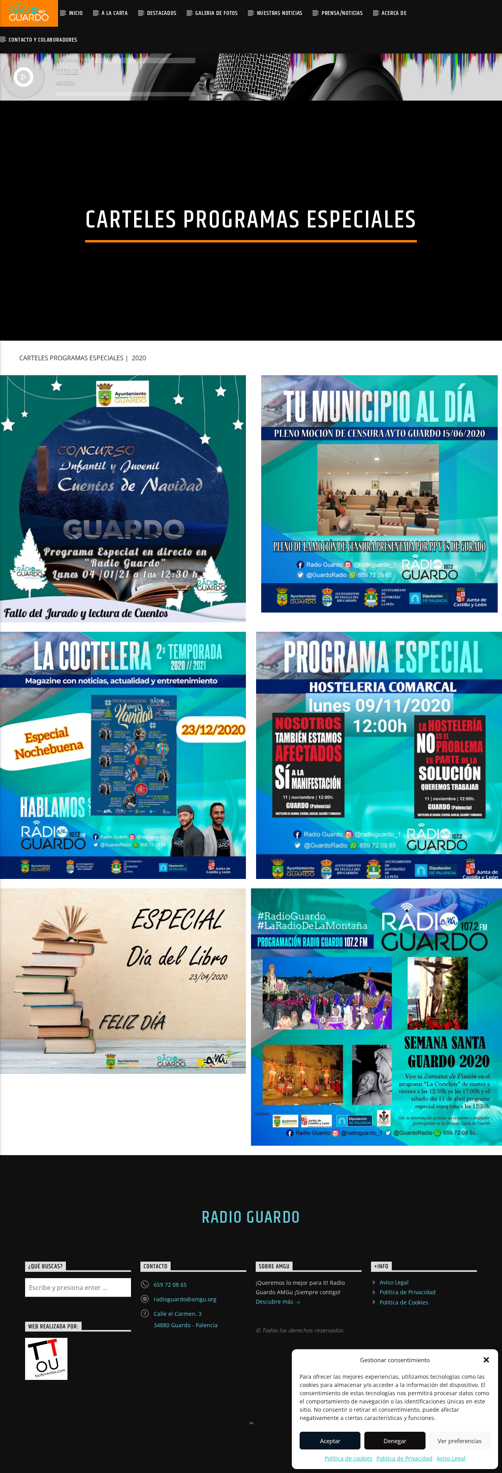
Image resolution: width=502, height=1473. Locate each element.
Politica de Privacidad (404, 1458)
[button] (486, 1360)
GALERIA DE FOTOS (216, 13)
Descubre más (275, 1301)
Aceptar (330, 1441)
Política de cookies (349, 1458)
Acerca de (394, 13)
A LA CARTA (115, 13)
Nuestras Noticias (280, 13)
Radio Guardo (251, 1217)
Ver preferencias (460, 1441)
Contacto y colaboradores (43, 40)
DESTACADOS (161, 13)
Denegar (395, 1441)
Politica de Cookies (404, 1302)
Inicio (76, 13)
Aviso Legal (451, 1458)
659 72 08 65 (170, 1284)
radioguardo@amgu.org (185, 1299)
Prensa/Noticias (342, 13)
